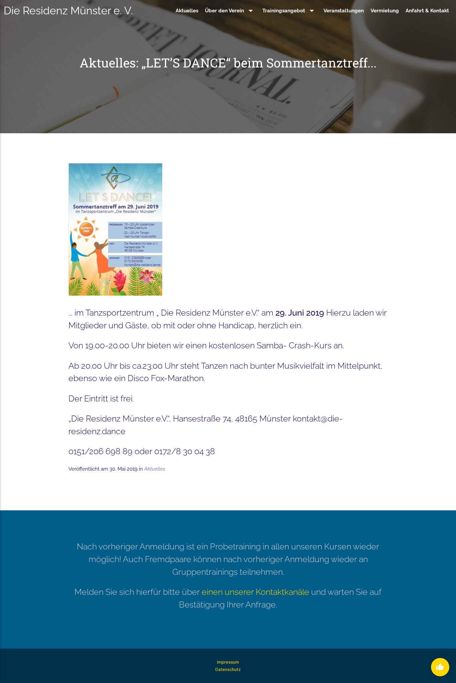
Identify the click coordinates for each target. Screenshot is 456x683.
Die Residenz (68, 10)
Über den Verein (230, 11)
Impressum (228, 662)
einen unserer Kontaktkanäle (255, 592)
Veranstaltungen (343, 11)
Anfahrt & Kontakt (427, 11)
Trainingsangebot (289, 11)
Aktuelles (187, 11)
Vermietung (385, 11)
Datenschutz (228, 669)
